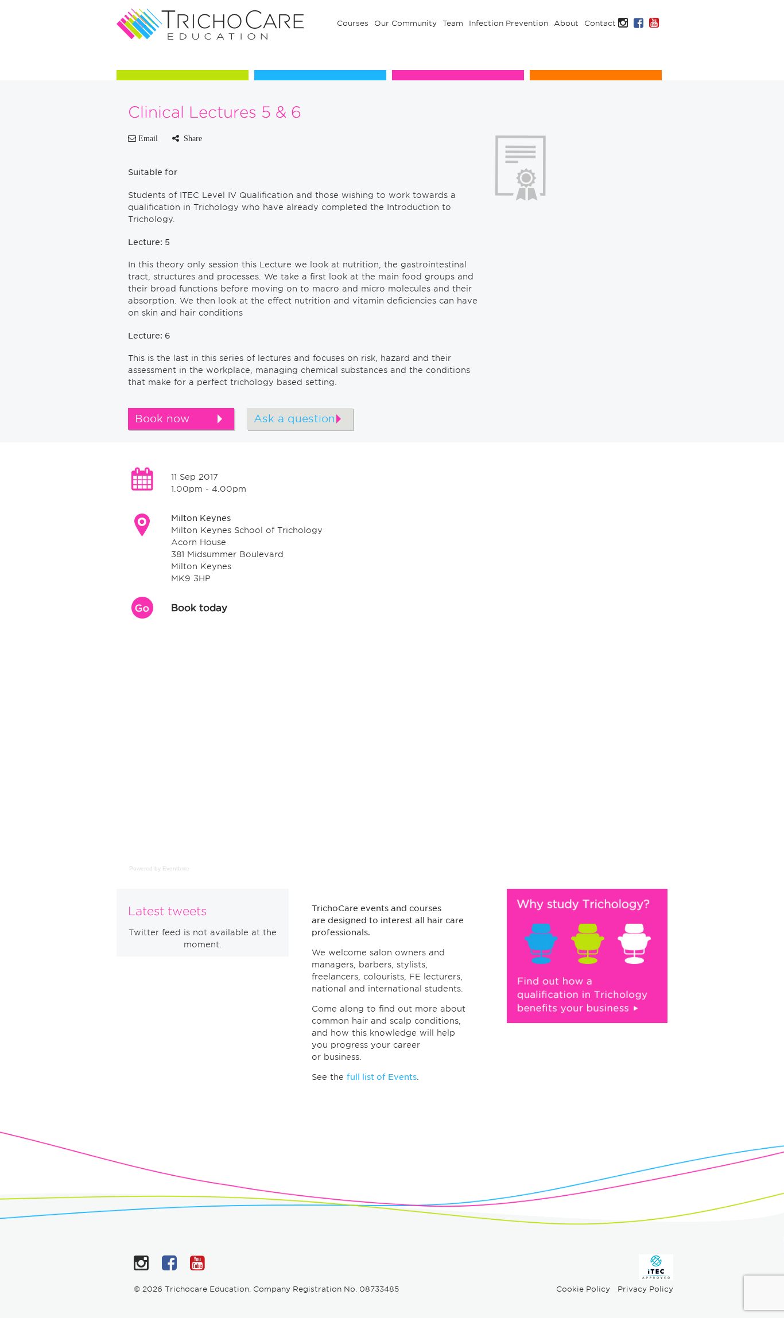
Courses (352, 23)
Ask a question (294, 419)
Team (453, 23)
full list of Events (382, 1077)
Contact (600, 23)
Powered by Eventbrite (159, 868)
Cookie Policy (583, 1289)
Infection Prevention (508, 23)
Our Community (405, 23)
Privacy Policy (645, 1289)
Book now (162, 419)
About (566, 23)
